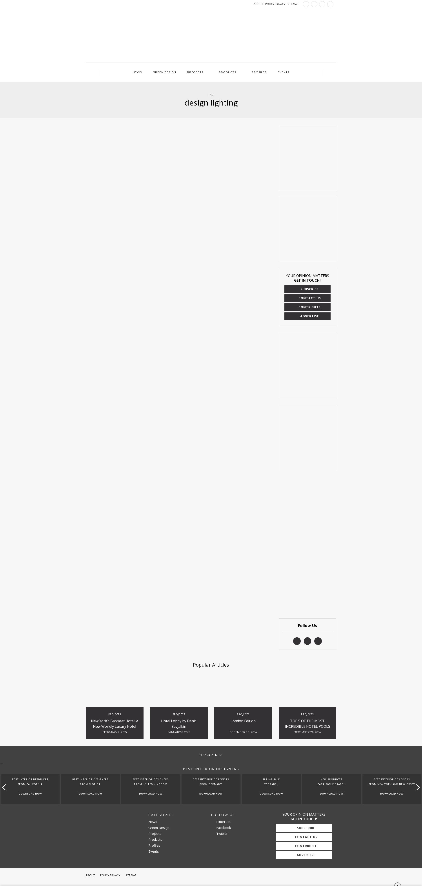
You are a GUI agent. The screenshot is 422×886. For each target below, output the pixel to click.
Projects (195, 72)
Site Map (131, 875)
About (90, 875)
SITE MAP (292, 4)
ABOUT (258, 4)
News (137, 72)
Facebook (223, 827)
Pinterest (223, 821)
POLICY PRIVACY (275, 4)
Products (227, 72)
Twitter (221, 833)
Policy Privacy (110, 875)
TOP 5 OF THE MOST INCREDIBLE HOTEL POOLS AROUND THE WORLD (307, 726)
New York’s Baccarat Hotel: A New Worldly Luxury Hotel (114, 723)
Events (283, 72)
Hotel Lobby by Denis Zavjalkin (178, 723)
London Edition (243, 720)
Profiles (259, 72)
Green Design (164, 72)
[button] (417, 787)
